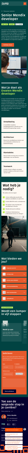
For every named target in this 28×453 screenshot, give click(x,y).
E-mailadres (17, 364)
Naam (4, 364)
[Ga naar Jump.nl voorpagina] (5, 3)
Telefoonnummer (6, 371)
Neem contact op (5, 411)
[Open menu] (25, 3)
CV (15, 370)
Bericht (4, 377)
